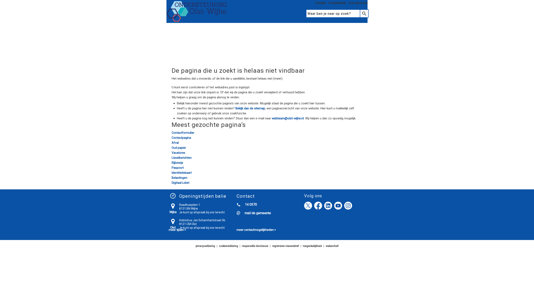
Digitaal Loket (180, 182)
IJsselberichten (182, 157)
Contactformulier (183, 132)
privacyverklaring (205, 246)
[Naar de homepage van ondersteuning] (196, 21)
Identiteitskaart (182, 172)
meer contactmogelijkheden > (256, 229)
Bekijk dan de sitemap (250, 108)
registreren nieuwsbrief (285, 246)
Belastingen (179, 177)
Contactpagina (181, 137)
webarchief (332, 246)
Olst (173, 227)
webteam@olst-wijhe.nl (288, 118)
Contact (320, 3)
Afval (175, 142)
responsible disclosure (255, 246)
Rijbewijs (177, 162)
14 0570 (251, 204)
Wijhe (173, 212)
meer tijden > (177, 229)
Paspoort (178, 167)
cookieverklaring (228, 246)
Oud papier (179, 147)
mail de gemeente (258, 213)
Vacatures (178, 152)
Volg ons (313, 195)
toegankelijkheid (312, 246)
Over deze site (358, 3)
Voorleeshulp (337, 3)
